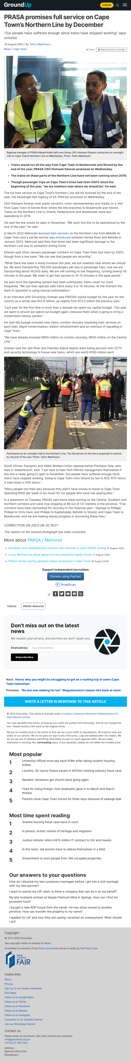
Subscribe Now (24, 657)
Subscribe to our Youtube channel (23, 1019)
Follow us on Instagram (17, 1015)
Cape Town (20, 49)
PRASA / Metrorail (45, 540)
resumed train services (53, 233)
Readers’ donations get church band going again (55, 779)
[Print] (75, 595)
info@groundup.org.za (17, 1039)
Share (91, 50)
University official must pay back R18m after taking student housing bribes (68, 763)
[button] (125, 5)
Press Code (91, 948)
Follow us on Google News (19, 997)
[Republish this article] (80, 595)
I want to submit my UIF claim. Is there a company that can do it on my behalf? (63, 891)
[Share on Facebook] (56, 595)
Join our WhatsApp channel (20, 1023)
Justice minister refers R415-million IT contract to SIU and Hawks (66, 840)
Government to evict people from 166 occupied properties (61, 858)
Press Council (45, 948)
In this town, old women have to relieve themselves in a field (63, 849)
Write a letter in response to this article (65, 701)
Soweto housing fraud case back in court (50, 822)
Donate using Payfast (65, 576)
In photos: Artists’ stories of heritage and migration (57, 831)
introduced (63, 237)
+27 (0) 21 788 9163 (16, 1042)
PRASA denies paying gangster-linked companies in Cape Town (49, 561)
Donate (107, 5)
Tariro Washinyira (40, 44)
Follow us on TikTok (15, 1001)
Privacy (9, 983)
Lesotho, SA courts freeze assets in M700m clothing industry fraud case (72, 770)
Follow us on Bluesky (16, 1010)
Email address (19, 647)
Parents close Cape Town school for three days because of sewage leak (71, 799)
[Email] (68, 595)
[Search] (117, 5)
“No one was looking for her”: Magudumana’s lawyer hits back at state (71, 690)
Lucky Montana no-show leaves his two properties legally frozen (50, 554)
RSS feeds (10, 992)
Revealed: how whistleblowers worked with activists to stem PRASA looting (57, 548)
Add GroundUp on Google (113, 49)
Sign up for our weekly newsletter (23, 988)
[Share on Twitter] (62, 595)
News (7, 49)
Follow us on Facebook (17, 1006)
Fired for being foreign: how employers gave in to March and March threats (68, 791)
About (8, 979)
